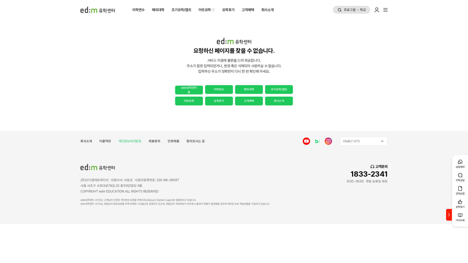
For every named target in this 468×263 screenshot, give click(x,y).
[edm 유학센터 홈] (97, 10)
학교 (363, 10)
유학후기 (228, 10)
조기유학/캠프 (181, 10)
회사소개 (267, 10)
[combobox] (364, 141)
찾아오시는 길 (195, 141)
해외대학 (158, 10)
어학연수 (138, 10)
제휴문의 (154, 141)
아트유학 (205, 10)
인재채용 (173, 141)
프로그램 (349, 10)
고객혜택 (248, 10)
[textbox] (363, 141)
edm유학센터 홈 (189, 90)
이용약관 (105, 141)
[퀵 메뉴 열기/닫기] (449, 215)
